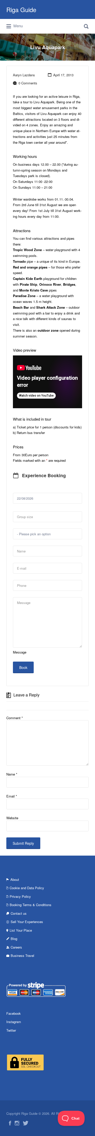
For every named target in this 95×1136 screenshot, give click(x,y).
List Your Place (21, 930)
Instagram (13, 1021)
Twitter (11, 1030)
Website (12, 817)
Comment (14, 717)
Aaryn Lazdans (24, 74)
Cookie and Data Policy (27, 887)
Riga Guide (21, 9)
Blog (14, 938)
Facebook (13, 1013)
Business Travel (22, 955)
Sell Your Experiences (27, 921)
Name (11, 774)
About (14, 879)
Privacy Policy (20, 896)
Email (11, 796)
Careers (16, 947)
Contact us (19, 913)
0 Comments (27, 83)
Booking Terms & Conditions (30, 904)
